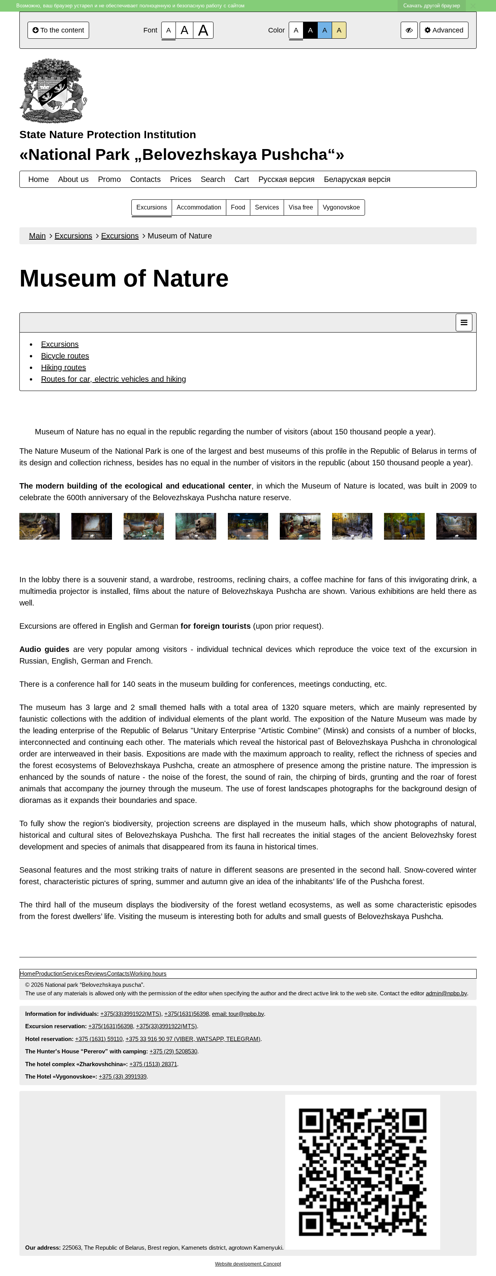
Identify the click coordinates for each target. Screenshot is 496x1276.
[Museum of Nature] (39, 528)
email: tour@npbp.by (238, 1013)
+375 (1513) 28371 (153, 1064)
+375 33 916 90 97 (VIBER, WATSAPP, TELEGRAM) (193, 1039)
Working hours (148, 973)
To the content (62, 30)
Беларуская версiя (357, 179)
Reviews (96, 973)
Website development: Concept (248, 1264)
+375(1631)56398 (186, 1013)
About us (73, 179)
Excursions (151, 207)
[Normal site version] (409, 30)
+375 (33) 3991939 (122, 1076)
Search (213, 179)
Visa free (301, 207)
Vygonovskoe (341, 207)
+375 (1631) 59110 (98, 1039)
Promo (109, 179)
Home (38, 179)
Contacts (145, 179)
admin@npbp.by (446, 993)
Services (267, 207)
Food (238, 207)
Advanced (447, 30)
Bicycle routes (65, 356)
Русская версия (286, 179)
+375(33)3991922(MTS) (130, 1013)
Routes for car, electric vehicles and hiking (113, 379)
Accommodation (199, 207)
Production (48, 973)
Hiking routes (63, 367)
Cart (241, 179)
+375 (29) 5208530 (173, 1051)
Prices (180, 179)
